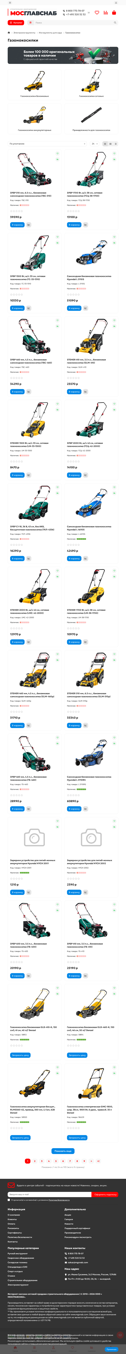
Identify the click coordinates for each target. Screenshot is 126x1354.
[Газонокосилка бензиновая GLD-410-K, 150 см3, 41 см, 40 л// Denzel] (34, 1004)
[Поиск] (115, 22)
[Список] (110, 143)
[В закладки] (57, 153)
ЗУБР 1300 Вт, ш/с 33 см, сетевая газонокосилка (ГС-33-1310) (27, 278)
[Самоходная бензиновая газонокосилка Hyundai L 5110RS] (91, 753)
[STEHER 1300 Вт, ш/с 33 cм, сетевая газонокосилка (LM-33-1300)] (34, 420)
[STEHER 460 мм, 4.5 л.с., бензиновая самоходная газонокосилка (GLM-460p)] (34, 670)
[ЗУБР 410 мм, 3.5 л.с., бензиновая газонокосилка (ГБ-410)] (91, 920)
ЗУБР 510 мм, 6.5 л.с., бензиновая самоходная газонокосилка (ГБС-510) (30, 194)
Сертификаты (15, 1232)
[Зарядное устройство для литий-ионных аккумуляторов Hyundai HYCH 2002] (91, 837)
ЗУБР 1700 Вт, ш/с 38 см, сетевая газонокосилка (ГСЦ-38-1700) (84, 194)
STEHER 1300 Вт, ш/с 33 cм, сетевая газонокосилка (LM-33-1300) (29, 445)
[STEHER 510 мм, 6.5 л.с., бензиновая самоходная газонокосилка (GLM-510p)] (91, 670)
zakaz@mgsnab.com (78, 1262)
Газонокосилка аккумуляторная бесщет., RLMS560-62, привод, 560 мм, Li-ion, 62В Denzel (32, 1109)
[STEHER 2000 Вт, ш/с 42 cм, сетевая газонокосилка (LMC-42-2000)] (34, 587)
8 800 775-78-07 (75, 10)
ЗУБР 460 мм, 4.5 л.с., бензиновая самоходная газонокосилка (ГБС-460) (31, 361)
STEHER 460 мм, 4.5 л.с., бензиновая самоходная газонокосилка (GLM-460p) (32, 695)
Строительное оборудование (22, 1280)
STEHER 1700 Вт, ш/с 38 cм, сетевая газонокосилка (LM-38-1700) (86, 611)
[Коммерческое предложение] (28, 224)
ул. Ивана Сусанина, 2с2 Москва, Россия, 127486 (92, 1274)
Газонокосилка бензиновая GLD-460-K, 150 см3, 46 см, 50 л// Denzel (90, 1029)
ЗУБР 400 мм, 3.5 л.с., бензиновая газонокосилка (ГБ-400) (28, 945)
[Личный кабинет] (116, 2)
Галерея (69, 1219)
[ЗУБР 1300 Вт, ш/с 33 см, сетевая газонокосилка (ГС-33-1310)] (34, 253)
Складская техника (17, 1262)
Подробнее (73, 1344)
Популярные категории (23, 1248)
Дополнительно (75, 1209)
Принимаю (111, 1349)
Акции (68, 1215)
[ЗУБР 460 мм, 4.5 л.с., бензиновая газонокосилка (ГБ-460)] (34, 753)
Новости (69, 1224)
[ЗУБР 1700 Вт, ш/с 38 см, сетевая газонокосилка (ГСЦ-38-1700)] (91, 169)
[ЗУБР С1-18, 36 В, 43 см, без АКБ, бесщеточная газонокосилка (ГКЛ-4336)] (34, 503)
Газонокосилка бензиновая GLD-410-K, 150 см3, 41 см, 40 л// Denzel (33, 1029)
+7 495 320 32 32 (76, 14)
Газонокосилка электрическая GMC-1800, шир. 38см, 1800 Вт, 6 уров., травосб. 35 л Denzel (90, 1109)
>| (98, 1161)
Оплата (11, 1224)
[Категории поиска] (30, 22)
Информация (16, 1209)
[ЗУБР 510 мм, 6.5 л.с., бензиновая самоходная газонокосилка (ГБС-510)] (34, 169)
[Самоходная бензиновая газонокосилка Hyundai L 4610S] (91, 503)
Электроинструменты (24, 32)
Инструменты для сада (50, 32)
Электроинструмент (18, 1284)
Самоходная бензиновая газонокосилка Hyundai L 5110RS (89, 778)
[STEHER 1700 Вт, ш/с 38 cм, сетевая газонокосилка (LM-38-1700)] (91, 587)
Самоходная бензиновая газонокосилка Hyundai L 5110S (89, 278)
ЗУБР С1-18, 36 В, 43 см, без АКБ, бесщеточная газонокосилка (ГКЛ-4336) (32, 528)
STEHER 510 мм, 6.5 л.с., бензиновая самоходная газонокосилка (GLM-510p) (88, 695)
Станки (11, 1276)
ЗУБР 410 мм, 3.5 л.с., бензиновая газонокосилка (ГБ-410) (85, 945)
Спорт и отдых (15, 1271)
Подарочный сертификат (77, 1228)
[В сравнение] (57, 159)
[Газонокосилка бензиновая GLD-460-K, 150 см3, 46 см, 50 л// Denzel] (91, 1004)
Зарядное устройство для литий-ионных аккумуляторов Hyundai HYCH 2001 (32, 862)
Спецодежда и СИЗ (17, 1267)
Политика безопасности (20, 1237)
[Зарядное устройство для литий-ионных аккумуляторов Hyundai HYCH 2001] (34, 837)
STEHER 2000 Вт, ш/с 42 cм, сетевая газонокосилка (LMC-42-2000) (29, 611)
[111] (63, 55)
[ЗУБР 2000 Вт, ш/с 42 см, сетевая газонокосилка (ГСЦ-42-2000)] (91, 420)
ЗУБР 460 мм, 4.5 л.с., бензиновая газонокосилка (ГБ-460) (28, 778)
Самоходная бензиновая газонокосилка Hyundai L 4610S (89, 528)
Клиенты (12, 1219)
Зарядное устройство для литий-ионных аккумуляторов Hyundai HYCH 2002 (89, 862)
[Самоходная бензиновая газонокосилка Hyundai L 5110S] (91, 253)
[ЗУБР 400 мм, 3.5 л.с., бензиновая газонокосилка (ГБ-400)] (34, 920)
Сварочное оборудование (21, 1258)
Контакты (13, 1241)
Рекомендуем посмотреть (78, 1237)
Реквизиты (13, 1228)
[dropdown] (10, 2)
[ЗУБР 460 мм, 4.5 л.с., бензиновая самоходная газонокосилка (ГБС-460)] (34, 336)
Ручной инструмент (18, 1253)
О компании (14, 1215)
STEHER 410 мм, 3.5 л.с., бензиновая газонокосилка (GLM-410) (86, 361)
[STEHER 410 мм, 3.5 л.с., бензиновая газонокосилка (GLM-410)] (91, 336)
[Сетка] (105, 143)
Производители (73, 1232)
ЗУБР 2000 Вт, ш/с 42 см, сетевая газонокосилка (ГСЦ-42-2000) (85, 445)
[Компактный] (115, 143)
